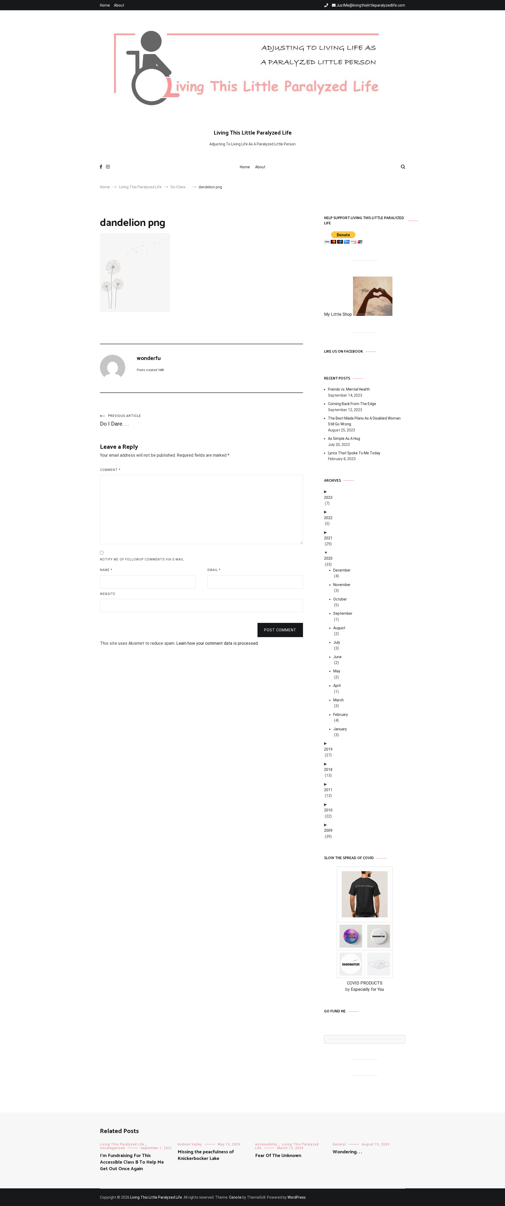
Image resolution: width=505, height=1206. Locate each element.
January (340, 729)
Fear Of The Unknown (278, 1156)
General (339, 1144)
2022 (328, 518)
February (340, 714)
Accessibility (266, 1144)
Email (214, 570)
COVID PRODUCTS (364, 983)
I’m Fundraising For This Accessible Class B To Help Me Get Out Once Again (132, 1162)
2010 (328, 810)
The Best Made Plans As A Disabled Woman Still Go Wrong (364, 421)
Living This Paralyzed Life (122, 1144)
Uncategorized (112, 1148)
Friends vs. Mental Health (349, 389)
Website (107, 594)
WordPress (296, 1197)
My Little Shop (338, 314)
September (342, 613)
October (340, 599)
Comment (110, 470)
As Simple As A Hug (344, 438)
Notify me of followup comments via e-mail (142, 559)
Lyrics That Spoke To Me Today (354, 453)
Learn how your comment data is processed (217, 643)
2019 (328, 749)
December (342, 570)
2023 (328, 497)
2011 (328, 790)
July (336, 642)
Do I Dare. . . (120, 420)
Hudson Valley (190, 1144)
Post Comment (280, 630)
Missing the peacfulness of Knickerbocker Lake (206, 1155)
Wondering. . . (347, 1152)
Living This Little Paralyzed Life (253, 133)
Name (106, 570)
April (337, 685)
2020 (328, 558)
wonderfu (149, 358)
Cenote (235, 1197)
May (336, 671)
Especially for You (367, 989)
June (337, 657)
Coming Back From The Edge (352, 404)
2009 (328, 830)
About (119, 5)
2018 (328, 769)
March (338, 700)
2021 (328, 538)
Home (105, 5)
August (339, 628)
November (342, 585)
